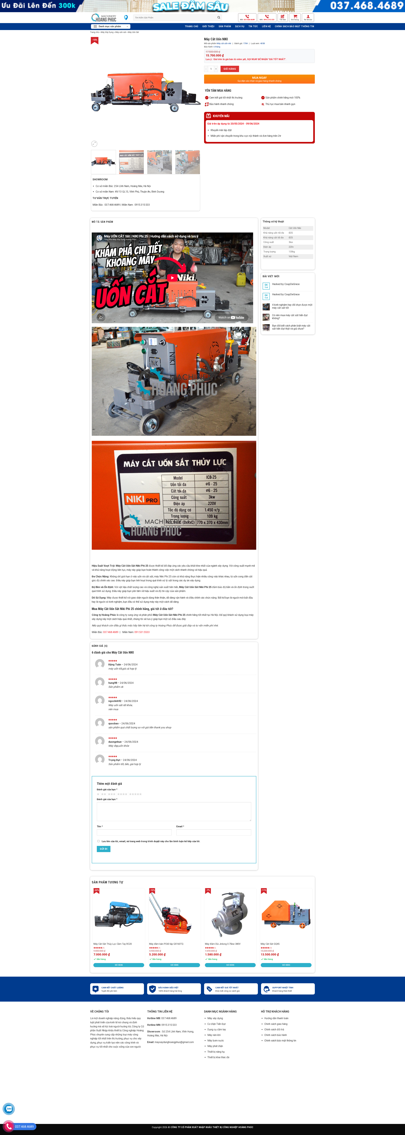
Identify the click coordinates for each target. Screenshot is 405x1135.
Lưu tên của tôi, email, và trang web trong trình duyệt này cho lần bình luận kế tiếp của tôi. (151, 841)
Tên (100, 826)
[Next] (195, 92)
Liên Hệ (266, 26)
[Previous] (92, 929)
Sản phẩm (225, 26)
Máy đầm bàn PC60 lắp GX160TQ (166, 944)
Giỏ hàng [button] (119, 965)
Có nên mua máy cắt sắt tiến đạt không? (290, 317)
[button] (295, 18)
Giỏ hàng (230, 68)
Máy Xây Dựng (107, 32)
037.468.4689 (162, 1018)
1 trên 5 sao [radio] (97, 794)
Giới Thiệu (208, 26)
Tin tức (283, 19)
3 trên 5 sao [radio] (111, 794)
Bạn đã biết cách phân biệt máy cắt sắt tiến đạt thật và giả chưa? (291, 327)
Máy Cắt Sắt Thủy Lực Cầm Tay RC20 (112, 944)
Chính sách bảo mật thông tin (294, 26)
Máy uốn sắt (120, 32)
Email (180, 826)
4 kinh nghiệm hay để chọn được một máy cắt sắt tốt (292, 306)
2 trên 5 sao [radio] (103, 794)
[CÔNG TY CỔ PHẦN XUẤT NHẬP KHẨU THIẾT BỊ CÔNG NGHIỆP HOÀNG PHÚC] (103, 17)
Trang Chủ (191, 26)
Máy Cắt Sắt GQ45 (270, 944)
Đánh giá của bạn (107, 789)
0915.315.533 (162, 1024)
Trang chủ (94, 32)
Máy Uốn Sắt (133, 32)
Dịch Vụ (239, 26)
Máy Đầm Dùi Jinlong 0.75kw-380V (222, 944)
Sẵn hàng (101, 959)
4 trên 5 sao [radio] (121, 794)
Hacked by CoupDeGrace (286, 284)
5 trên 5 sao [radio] (135, 794)
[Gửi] (219, 17)
